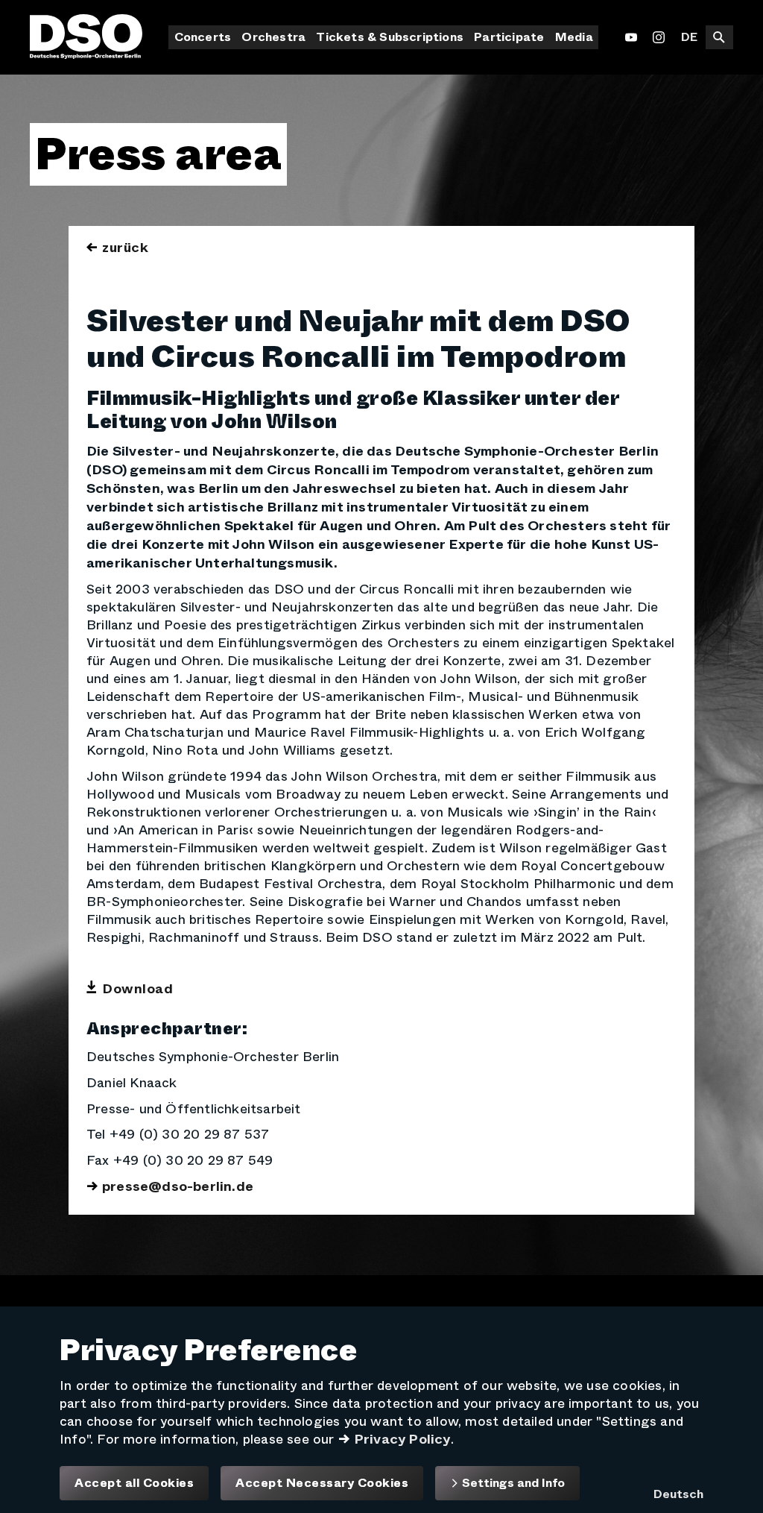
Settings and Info (512, 1483)
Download (137, 988)
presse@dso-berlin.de (177, 1186)
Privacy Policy (402, 1439)
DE (689, 37)
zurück (125, 247)
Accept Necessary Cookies (321, 1483)
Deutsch (678, 1494)
